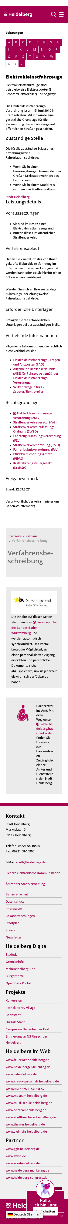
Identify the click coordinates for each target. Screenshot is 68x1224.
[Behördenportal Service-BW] (34, 602)
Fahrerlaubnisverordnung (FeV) (35, 449)
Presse (10, 930)
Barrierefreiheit (17, 894)
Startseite (15, 536)
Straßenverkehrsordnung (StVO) (36, 445)
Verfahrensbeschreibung (30, 556)
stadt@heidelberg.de (31, 862)
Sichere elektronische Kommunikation (33, 873)
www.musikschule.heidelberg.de (29, 1103)
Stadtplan (12, 923)
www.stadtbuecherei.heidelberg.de (31, 1117)
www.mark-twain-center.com (26, 1088)
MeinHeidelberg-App (20, 969)
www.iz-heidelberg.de (21, 1074)
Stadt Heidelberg (18, 197)
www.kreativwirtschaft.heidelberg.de (32, 1081)
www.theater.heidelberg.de (25, 1124)
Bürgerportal (15, 976)
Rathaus (31, 536)
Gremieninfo (15, 962)
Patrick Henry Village (20, 1008)
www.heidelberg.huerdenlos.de (44, 728)
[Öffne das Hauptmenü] (61, 14)
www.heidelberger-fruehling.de (28, 1067)
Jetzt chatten (45, 1211)
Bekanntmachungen (20, 916)
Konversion (14, 1000)
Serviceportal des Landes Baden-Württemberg (33, 627)
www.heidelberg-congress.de (26, 1178)
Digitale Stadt (15, 1022)
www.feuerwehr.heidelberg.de (27, 1060)
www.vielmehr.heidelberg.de (26, 1131)
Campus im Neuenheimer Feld (27, 1029)
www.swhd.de (16, 1156)
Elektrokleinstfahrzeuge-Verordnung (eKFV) (32, 415)
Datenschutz (15, 901)
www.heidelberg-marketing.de (27, 1170)
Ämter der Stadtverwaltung (25, 884)
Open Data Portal (18, 983)
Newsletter (14, 937)
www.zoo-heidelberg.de (23, 1163)
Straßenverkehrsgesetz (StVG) (34, 422)
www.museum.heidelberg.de (26, 1096)
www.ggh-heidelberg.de (23, 1149)
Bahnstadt (13, 1015)
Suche (55, 14)
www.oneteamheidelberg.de (26, 1110)
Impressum (14, 909)
